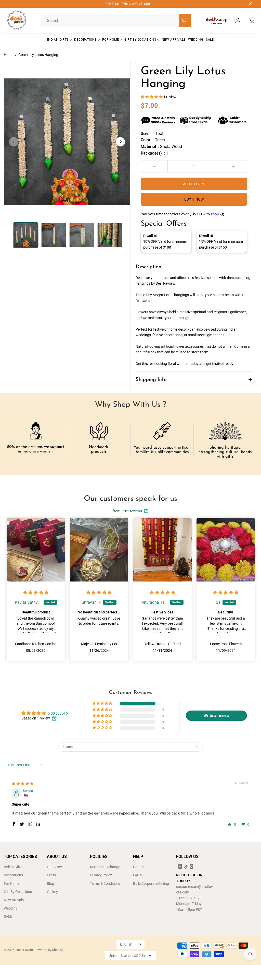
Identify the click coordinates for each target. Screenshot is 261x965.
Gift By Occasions (140, 39)
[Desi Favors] (16, 20)
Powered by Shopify (48, 950)
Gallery (52, 892)
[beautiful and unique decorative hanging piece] (67, 141)
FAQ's (137, 875)
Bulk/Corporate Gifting (151, 883)
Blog (50, 883)
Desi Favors (24, 950)
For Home (111, 39)
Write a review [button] (216, 715)
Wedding (195, 39)
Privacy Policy (101, 875)
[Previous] (14, 142)
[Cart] (251, 20)
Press (51, 875)
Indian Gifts (58, 39)
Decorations (86, 39)
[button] (152, 97)
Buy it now (194, 199)
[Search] (185, 20)
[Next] (120, 142)
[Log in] (237, 20)
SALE (210, 39)
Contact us (141, 867)
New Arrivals (174, 39)
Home (8, 55)
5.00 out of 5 (58, 713)
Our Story (54, 867)
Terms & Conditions (105, 883)
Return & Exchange (105, 867)
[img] (36, 593)
